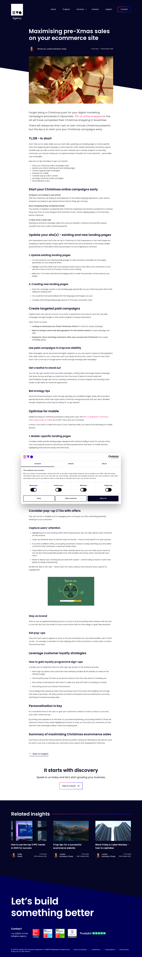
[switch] (58, 490)
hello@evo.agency (19, 936)
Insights (108, 9)
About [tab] (104, 463)
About (53, 9)
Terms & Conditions (80, 950)
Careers (95, 9)
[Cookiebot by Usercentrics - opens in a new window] (109, 456)
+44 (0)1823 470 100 (19, 933)
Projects (66, 9)
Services (80, 9)
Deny (39, 498)
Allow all (103, 498)
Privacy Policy (124, 950)
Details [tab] (71, 463)
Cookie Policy (95, 950)
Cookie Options (110, 950)
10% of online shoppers (89, 116)
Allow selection (71, 498)
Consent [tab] (38, 463)
